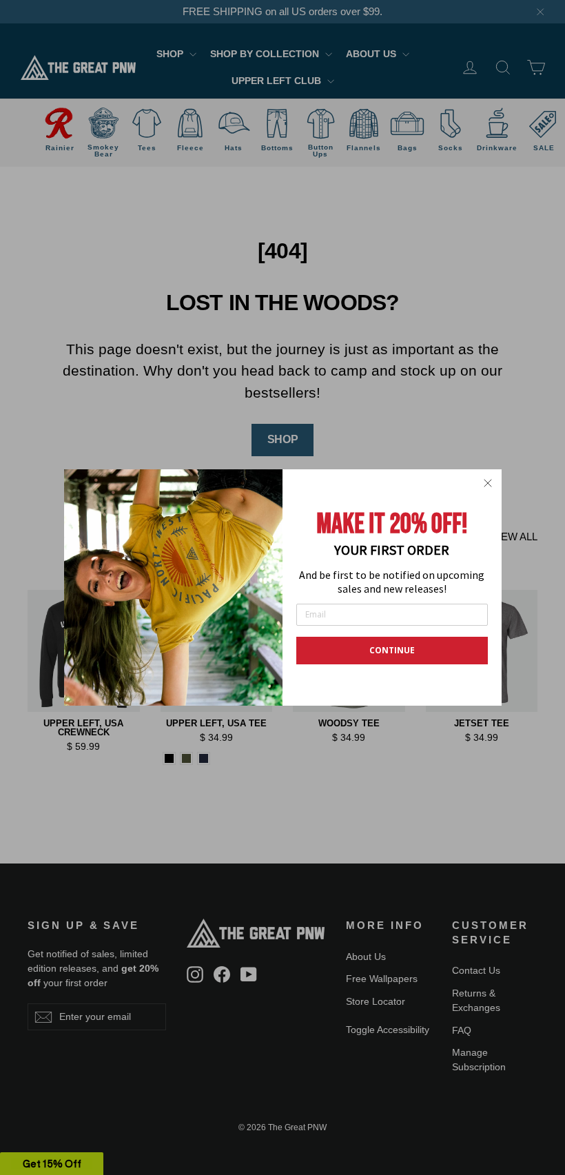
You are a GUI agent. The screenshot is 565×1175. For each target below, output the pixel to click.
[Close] (488, 483)
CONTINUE (392, 650)
